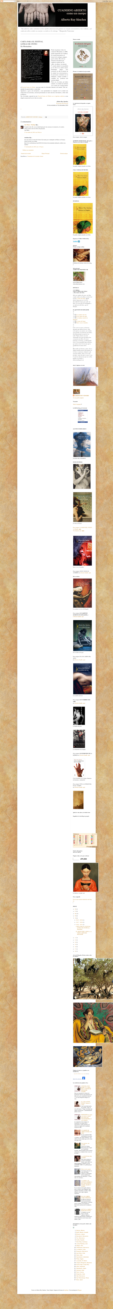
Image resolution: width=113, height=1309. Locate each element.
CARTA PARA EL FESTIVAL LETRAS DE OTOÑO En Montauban (83, 928)
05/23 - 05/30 (79, 920)
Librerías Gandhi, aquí (79, 703)
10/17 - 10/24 (79, 922)
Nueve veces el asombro (82, 323)
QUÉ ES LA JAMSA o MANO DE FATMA (86, 1210)
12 (75, 940)
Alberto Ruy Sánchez (77, 1079)
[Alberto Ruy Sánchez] (83, 1079)
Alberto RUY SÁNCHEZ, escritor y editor (79, 1073)
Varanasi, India (80, 1270)
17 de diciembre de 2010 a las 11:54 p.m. (34, 147)
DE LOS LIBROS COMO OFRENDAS (86, 1197)
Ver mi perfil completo (78, 398)
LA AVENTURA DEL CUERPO (86, 1156)
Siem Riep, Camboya (81, 1241)
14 (75, 942)
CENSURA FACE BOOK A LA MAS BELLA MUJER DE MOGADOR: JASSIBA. (86, 1088)
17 (75, 949)
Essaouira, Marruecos (82, 1251)
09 (75, 916)
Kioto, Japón (79, 1279)
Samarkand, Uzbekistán (82, 1257)
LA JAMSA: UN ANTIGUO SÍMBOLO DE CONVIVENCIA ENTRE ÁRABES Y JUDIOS (86, 1183)
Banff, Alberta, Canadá (82, 1232)
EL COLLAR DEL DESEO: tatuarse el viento (85, 1103)
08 (75, 913)
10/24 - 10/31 (79, 924)
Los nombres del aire (81, 314)
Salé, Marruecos (80, 1276)
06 (75, 909)
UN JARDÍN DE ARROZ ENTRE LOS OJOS (86, 1132)
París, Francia (80, 1272)
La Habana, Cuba (81, 1249)
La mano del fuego (80, 321)
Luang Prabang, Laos (82, 1243)
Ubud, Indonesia (80, 1266)
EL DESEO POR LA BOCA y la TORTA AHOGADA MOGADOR (83, 933)
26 (75, 951)
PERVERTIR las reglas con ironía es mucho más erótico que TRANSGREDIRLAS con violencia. (86, 1117)
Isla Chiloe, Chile (80, 1253)
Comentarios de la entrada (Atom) (35, 156)
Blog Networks (83, 422)
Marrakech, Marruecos (82, 1236)
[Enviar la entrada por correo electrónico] (46, 117)
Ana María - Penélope (29, 125)
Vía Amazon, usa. (78, 530)
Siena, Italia (79, 1255)
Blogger (79, 1290)
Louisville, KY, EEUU (81, 1260)
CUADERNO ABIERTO (80, 414)
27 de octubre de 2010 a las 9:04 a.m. (33, 132)
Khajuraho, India (80, 1274)
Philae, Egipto (79, 1259)
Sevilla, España (80, 1240)
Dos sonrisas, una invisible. (85, 1143)
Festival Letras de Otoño (28, 87)
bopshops (66, 1290)
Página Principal (45, 153)
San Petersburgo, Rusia (82, 1277)
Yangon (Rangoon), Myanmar (84, 1262)
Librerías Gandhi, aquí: (80, 660)
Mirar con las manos (86, 1169)
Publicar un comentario (28, 150)
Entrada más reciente (26, 153)
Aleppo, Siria (79, 1245)
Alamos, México (80, 1230)
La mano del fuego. (81, 298)
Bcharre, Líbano (80, 1234)
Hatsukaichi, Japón (81, 1268)
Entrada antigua (64, 153)
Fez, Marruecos (80, 1238)
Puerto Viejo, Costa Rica (82, 1264)
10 (75, 918)
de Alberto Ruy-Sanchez (81, 416)
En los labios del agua (81, 316)
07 (75, 911)
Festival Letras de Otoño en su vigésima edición (51, 96)
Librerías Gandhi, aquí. (85, 573)
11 (75, 937)
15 (75, 944)
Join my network (81, 420)
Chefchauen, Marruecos (82, 1247)
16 (75, 946)
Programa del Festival (62, 103)
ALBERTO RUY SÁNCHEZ (82, 395)
